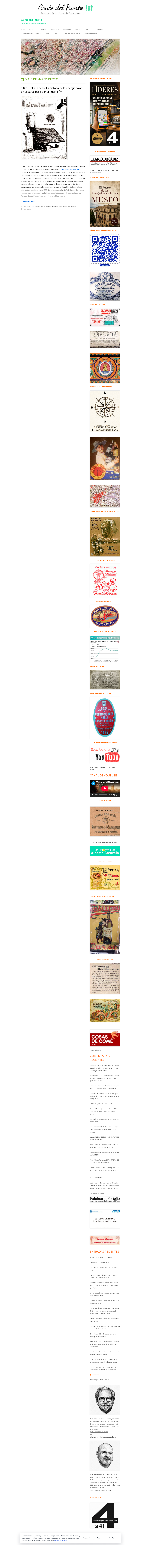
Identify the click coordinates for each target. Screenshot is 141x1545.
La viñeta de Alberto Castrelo (31, 34)
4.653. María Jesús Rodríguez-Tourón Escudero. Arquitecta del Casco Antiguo (105, 1129)
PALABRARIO (67, 29)
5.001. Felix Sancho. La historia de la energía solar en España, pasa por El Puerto (51, 90)
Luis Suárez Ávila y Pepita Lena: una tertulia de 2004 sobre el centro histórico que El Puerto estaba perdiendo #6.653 (104, 1311)
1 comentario (27, 209)
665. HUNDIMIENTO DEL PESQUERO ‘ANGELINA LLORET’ (103, 1111)
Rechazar (100, 1538)
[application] (105, 788)
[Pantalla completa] (117, 795)
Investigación (63, 206)
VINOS (47, 34)
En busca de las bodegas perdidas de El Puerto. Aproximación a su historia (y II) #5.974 (105, 1096)
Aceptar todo (87, 1538)
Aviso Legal (57, 34)
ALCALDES (32, 29)
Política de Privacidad (72, 34)
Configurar (113, 1538)
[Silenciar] (114, 795)
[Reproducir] (92, 795)
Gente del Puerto (31, 20)
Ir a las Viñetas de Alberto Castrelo (105, 842)
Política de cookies (60, 1540)
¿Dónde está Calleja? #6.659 (99, 1262)
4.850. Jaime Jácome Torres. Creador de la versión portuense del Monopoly (104, 1170)
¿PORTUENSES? (99, 29)
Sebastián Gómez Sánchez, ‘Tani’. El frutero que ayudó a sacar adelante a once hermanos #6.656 (104, 1185)
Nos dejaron (72, 206)
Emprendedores (53, 206)
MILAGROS (54, 29)
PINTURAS (78, 29)
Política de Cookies (91, 34)
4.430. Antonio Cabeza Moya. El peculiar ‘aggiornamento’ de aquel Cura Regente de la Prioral (104, 1067)
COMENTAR (43, 29)
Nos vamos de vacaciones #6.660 (101, 1257)
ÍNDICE (23, 29)
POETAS (88, 29)
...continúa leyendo (28, 201)
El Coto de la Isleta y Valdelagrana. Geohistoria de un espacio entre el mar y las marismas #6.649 (105, 1344)
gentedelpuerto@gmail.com (99, 1432)
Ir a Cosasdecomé (95, 1050)
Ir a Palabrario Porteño (97, 1193)
